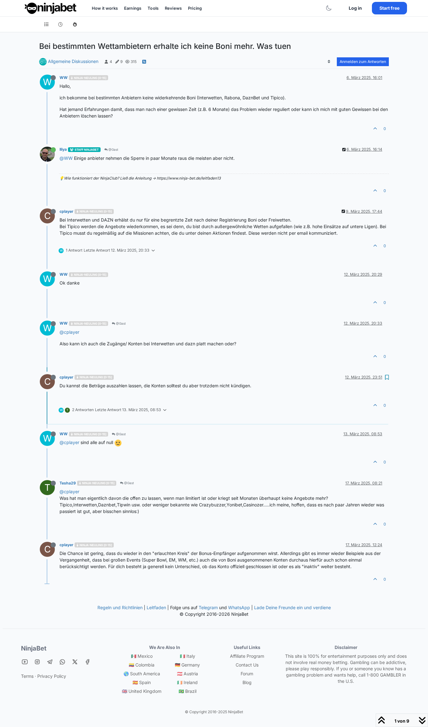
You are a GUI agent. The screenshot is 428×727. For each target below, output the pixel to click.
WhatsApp (239, 607)
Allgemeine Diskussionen (73, 61)
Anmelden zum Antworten (363, 61)
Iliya (63, 149)
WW (64, 77)
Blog (247, 682)
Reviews (173, 8)
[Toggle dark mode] (329, 8)
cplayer (66, 211)
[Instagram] (37, 661)
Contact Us (247, 664)
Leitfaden (156, 607)
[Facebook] (87, 661)
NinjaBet (33, 648)
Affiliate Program (247, 656)
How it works (105, 8)
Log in (355, 8)
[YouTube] (24, 661)
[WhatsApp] (62, 661)
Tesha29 (68, 483)
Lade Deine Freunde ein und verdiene (292, 607)
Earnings (132, 8)
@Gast (112, 149)
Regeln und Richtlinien (120, 607)
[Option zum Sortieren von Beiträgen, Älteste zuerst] (329, 61)
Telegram (208, 607)
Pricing (195, 8)
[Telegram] (50, 661)
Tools (153, 8)
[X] (75, 661)
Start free (389, 8)
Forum (247, 673)
